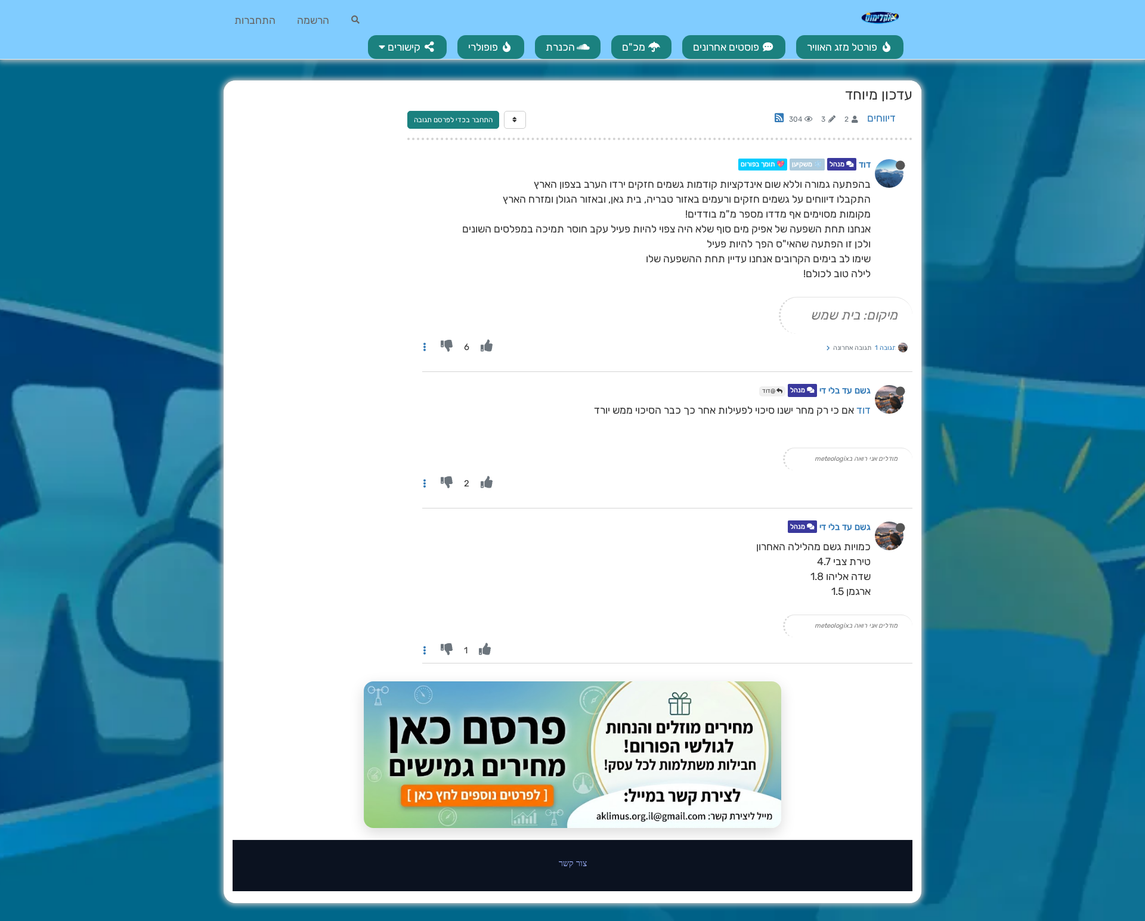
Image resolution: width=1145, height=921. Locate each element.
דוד (865, 164)
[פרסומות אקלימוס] (572, 754)
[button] (407, 47)
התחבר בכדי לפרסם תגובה (453, 120)
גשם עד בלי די (845, 391)
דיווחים (881, 118)
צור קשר (573, 863)
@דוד (769, 391)
